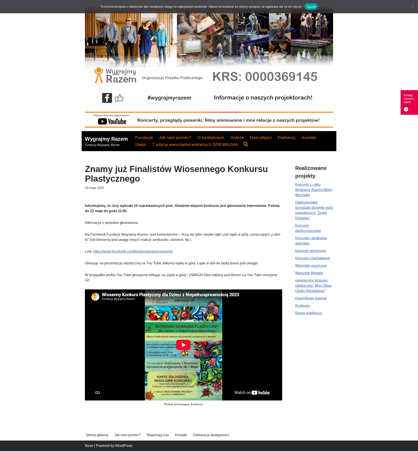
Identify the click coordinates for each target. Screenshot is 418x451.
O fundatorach (210, 137)
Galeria (237, 137)
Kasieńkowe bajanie (311, 298)
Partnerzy (287, 137)
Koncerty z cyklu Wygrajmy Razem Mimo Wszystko (313, 190)
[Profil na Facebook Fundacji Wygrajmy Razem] (209, 103)
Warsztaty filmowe (309, 273)
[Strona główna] (209, 83)
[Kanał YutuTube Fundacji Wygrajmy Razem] (209, 126)
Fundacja (144, 137)
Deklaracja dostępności (211, 435)
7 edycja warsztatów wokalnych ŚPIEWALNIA (195, 144)
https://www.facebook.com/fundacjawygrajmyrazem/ (133, 251)
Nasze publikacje (308, 313)
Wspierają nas (158, 435)
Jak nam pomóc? (175, 137)
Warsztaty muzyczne (311, 265)
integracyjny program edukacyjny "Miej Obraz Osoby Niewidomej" (313, 286)
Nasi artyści (261, 137)
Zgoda (311, 6)
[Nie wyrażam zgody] (412, 6)
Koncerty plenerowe (310, 251)
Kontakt (309, 137)
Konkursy (302, 305)
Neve (89, 446)
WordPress (123, 446)
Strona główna (97, 435)
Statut (140, 144)
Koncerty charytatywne (312, 258)
